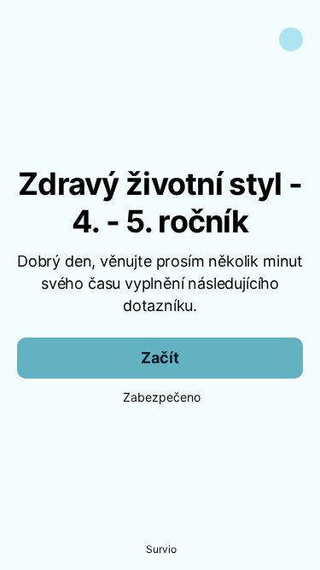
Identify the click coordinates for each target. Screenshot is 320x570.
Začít (159, 358)
